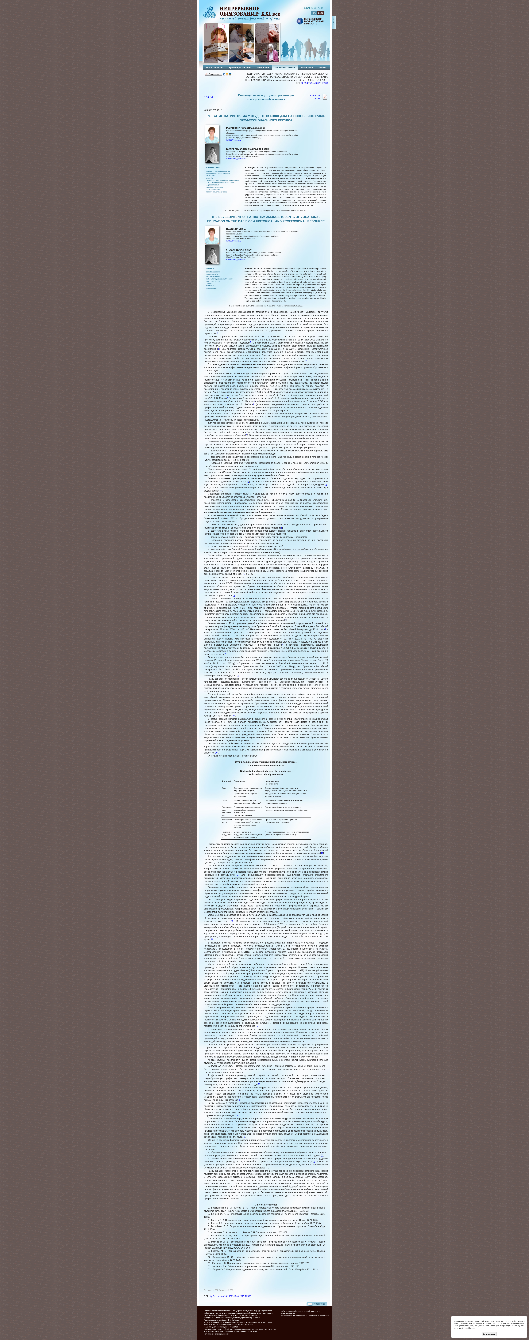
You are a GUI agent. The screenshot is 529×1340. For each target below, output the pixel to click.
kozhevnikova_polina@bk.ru (237, 159)
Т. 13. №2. (209, 97)
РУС (314, 13)
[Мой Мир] (230, 74)
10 (225, 654)
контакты (323, 67)
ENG (320, 13)
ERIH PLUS (271, 1329)
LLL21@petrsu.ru (238, 1322)
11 (229, 690)
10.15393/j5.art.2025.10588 (314, 83)
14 (259, 1084)
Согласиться (489, 1334)
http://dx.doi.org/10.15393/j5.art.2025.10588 (230, 1296)
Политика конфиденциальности (216, 1334)
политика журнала (214, 67)
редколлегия (263, 67)
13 (244, 1071)
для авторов (307, 67)
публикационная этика (240, 67)
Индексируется (210, 1332)
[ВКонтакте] (224, 74)
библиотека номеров (285, 67)
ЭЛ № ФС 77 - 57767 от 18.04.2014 (243, 1315)
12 (232, 921)
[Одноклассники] (227, 74)
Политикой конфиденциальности (511, 1323)
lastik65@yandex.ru (233, 140)
